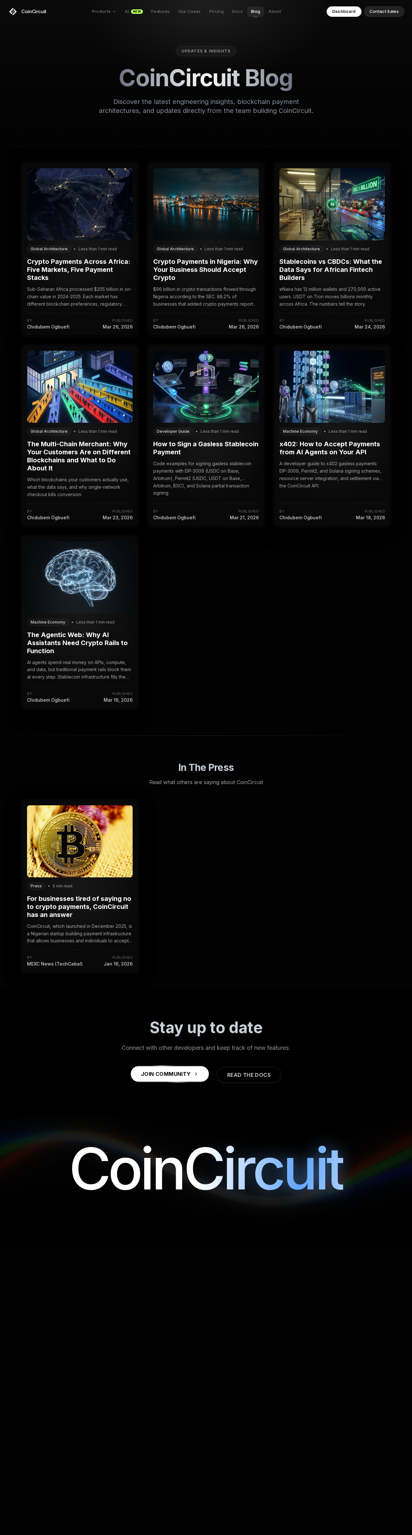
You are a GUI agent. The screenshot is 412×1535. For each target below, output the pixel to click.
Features (160, 11)
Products (101, 11)
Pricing (216, 11)
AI (133, 11)
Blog (255, 11)
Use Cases (189, 11)
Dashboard (344, 11)
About (274, 11)
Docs (237, 11)
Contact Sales (384, 11)
